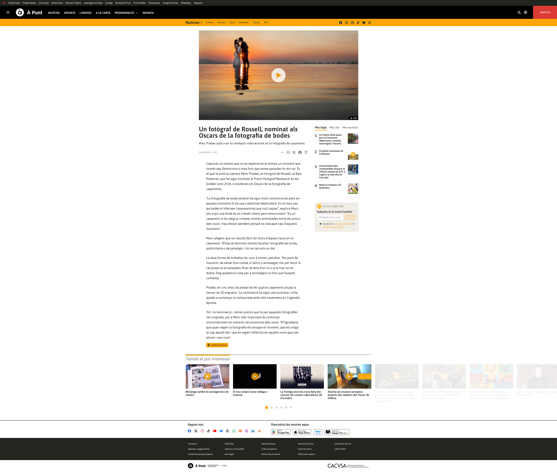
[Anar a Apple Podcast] (247, 431)
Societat (221, 22)
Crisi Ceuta (43, 3)
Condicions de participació (200, 454)
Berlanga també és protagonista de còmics (207, 393)
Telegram (198, 3)
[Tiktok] (358, 22)
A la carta (103, 12)
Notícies (54, 12)
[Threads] (369, 22)
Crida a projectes (269, 449)
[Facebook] (340, 22)
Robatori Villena (73, 3)
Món (266, 22)
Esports (69, 12)
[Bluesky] (363, 22)
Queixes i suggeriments (199, 449)
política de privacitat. (333, 227)
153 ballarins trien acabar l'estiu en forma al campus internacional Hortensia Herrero (443, 395)
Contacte (192, 444)
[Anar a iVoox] (241, 431)
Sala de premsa (268, 444)
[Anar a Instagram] (203, 431)
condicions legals (343, 224)
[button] (266, 407)
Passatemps (154, 3)
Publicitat (229, 444)
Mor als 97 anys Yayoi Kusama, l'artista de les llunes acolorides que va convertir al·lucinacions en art (490, 396)
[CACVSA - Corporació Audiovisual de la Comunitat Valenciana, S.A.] (348, 465)
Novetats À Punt (123, 3)
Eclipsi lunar (57, 3)
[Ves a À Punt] (29, 12)
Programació (124, 12)
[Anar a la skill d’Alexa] (317, 432)
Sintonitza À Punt (306, 444)
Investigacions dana (93, 3)
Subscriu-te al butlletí (234, 449)
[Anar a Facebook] (190, 431)
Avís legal (229, 454)
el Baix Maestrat (219, 345)
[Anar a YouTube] (215, 431)
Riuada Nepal (29, 3)
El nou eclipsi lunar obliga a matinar (250, 393)
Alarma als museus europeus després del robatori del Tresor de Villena (348, 395)
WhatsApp (186, 3)
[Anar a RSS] (260, 431)
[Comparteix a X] (294, 152)
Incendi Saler (14, 3)
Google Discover (170, 3)
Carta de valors (305, 449)
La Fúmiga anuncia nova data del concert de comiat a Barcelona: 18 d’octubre (301, 395)
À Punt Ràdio (139, 3)
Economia (243, 22)
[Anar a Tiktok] (209, 431)
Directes (545, 12)
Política (209, 22)
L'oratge (109, 3)
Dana (232, 22)
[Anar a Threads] (228, 431)
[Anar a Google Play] (281, 432)
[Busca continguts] (519, 13)
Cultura (256, 22)
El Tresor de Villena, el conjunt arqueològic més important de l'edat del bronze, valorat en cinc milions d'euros (395, 396)
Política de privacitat (270, 454)
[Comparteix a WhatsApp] (288, 152)
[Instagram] (352, 22)
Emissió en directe (342, 444)
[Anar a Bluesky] (222, 431)
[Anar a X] (196, 431)
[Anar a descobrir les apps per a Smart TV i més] (337, 432)
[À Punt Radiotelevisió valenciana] (203, 465)
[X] (346, 22)
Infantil (148, 12)
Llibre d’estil (340, 449)
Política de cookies (306, 454)
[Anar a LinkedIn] (254, 431)
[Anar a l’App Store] (302, 432)
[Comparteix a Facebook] (300, 152)
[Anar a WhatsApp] (235, 431)
